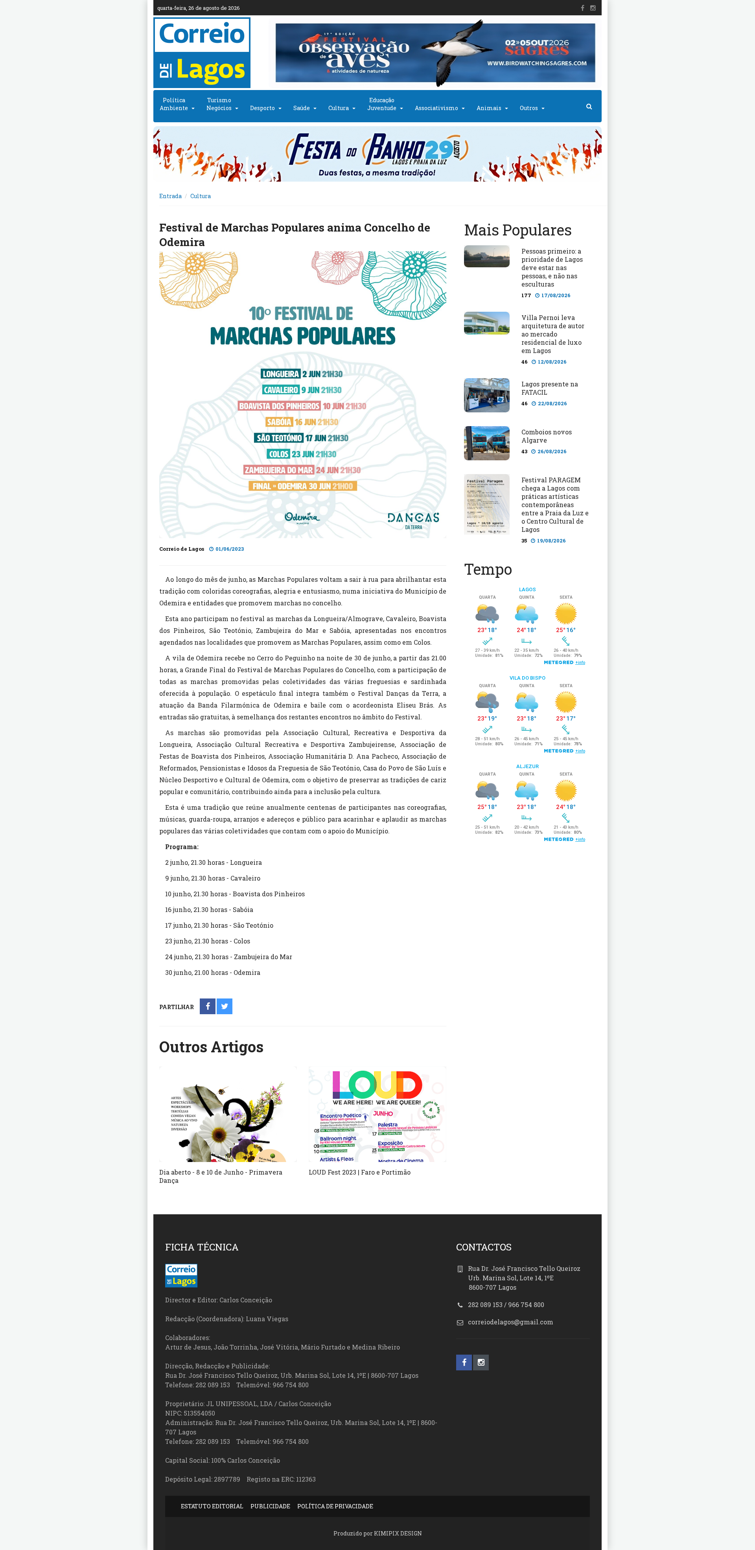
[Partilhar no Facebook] (208, 1007)
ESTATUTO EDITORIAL (212, 1506)
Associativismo (436, 108)
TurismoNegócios (219, 104)
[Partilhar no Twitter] (224, 1007)
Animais (489, 108)
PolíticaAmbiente (174, 104)
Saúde (301, 108)
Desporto (262, 108)
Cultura (338, 108)
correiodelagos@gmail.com (510, 1322)
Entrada (170, 196)
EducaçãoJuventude (381, 104)
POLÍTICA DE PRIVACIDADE (335, 1506)
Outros (529, 108)
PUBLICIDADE (270, 1506)
